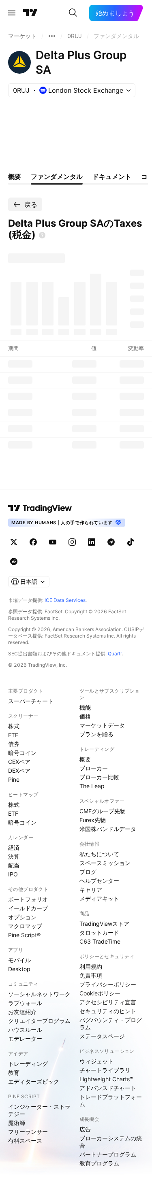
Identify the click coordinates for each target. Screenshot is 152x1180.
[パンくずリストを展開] (52, 36)
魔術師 (16, 1122)
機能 (85, 707)
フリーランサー (28, 1131)
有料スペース (25, 1140)
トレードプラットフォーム (110, 1100)
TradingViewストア (104, 923)
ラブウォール (25, 1002)
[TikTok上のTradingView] (130, 542)
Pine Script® (24, 934)
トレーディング (28, 1063)
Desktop (19, 968)
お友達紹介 (22, 1011)
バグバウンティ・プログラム (110, 1023)
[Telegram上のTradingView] (111, 542)
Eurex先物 (92, 819)
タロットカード (99, 932)
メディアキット (99, 898)
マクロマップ (25, 926)
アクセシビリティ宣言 (107, 1002)
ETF (13, 734)
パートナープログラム (107, 1154)
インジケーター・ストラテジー (39, 1110)
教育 (13, 1072)
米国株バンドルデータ (107, 828)
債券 (13, 743)
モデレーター (25, 1038)
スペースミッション (105, 862)
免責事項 (90, 975)
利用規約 (90, 966)
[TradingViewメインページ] (40, 508)
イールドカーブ (28, 908)
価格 (85, 716)
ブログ (87, 871)
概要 (85, 759)
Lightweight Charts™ (106, 1079)
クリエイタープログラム (39, 1020)
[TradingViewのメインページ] (30, 13)
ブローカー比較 (99, 777)
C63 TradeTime (99, 941)
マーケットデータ (102, 725)
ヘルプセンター (99, 880)
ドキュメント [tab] (111, 176)
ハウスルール (25, 1029)
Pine (13, 779)
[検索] (73, 13)
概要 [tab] (14, 176)
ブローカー (93, 768)
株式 (13, 726)
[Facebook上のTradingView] (33, 542)
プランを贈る (96, 734)
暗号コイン (22, 752)
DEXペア (19, 770)
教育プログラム (99, 1163)
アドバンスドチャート (107, 1087)
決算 (13, 856)
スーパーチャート (31, 700)
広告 (85, 1129)
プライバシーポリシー (107, 984)
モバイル (19, 960)
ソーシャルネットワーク (39, 994)
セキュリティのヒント (107, 1011)
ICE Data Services (65, 600)
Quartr (115, 654)
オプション (22, 917)
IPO (13, 874)
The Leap (92, 785)
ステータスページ (102, 1036)
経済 (13, 847)
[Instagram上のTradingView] (72, 542)
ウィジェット (96, 1061)
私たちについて (99, 853)
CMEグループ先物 (102, 811)
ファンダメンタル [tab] (57, 176)
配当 (13, 865)
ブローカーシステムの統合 (110, 1142)
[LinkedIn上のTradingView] (91, 542)
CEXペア (19, 761)
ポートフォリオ (28, 899)
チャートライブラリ (105, 1070)
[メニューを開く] (12, 13)
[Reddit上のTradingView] (13, 561)
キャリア (90, 889)
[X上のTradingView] (13, 542)
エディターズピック (33, 1081)
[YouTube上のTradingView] (52, 542)
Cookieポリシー (99, 993)
